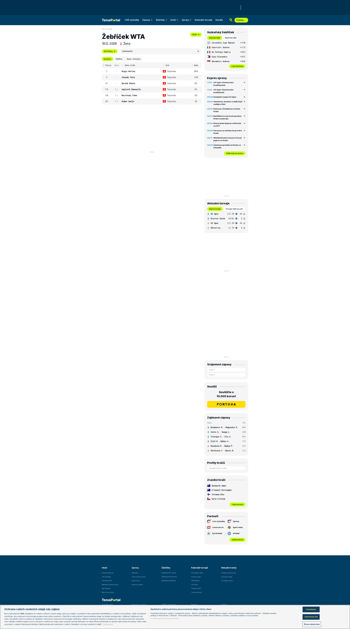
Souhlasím (311, 609)
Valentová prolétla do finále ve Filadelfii (227, 146)
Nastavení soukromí (139, 604)
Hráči (173, 20)
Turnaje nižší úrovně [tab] (234, 209)
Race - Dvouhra (133, 59)
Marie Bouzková (108, 592)
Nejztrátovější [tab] (231, 38)
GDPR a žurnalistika (168, 604)
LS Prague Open (227, 581)
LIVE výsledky (132, 20)
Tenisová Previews (139, 577)
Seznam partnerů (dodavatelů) (165, 618)
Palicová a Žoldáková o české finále (226, 110)
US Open (194, 585)
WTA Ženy (108, 51)
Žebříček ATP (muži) (168, 573)
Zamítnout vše (311, 617)
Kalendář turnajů (203, 20)
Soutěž (219, 20)
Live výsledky (218, 521)
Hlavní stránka (107, 29)
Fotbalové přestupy (228, 573)
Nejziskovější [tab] (214, 38)
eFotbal (236, 533)
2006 (194, 34)
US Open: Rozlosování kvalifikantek (223, 83)
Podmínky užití (107, 604)
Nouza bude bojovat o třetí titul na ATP (227, 124)
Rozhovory (136, 581)
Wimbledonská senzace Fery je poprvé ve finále (227, 139)
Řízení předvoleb (312, 624)
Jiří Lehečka (106, 577)
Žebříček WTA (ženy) (169, 577)
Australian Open (197, 573)
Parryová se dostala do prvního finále (227, 131)
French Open (196, 577)
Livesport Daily (226, 577)
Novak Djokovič (107, 573)
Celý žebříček (237, 66)
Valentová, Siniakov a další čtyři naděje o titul (227, 102)
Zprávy (185, 20)
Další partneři (237, 540)
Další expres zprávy (234, 153)
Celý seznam (237, 504)
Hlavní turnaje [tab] (215, 209)
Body (196, 65)
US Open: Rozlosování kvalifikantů (223, 91)
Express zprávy (137, 585)
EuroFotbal (217, 533)
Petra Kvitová (107, 581)
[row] (152, 71)
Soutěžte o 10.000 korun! (226, 394)
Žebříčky (160, 20)
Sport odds (238, 527)
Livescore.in (218, 527)
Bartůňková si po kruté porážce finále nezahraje (227, 117)
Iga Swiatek (106, 588)
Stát (167, 65)
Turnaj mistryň (196, 592)
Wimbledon (195, 581)
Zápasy (146, 20)
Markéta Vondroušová (110, 585)
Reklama (194, 604)
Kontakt (224, 604)
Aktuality (135, 573)
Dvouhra (107, 59)
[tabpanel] (226, 54)
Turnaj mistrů (196, 588)
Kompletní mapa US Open (224, 97)
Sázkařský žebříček (168, 581)
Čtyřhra (119, 59)
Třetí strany (107, 624)
